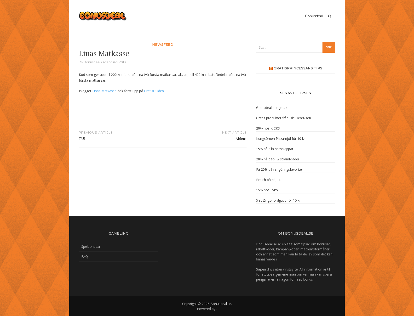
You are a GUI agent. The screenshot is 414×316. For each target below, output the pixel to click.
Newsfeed (162, 44)
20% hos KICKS (268, 128)
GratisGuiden (154, 91)
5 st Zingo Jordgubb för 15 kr (278, 200)
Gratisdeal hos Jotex (271, 107)
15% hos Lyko (267, 190)
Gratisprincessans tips (298, 68)
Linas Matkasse (104, 91)
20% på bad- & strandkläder (277, 159)
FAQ (84, 256)
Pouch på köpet (268, 179)
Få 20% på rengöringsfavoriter (279, 169)
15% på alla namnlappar (274, 149)
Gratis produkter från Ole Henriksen (283, 118)
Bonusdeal (314, 16)
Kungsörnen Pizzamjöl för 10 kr (280, 138)
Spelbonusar (90, 246)
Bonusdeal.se (220, 303)
